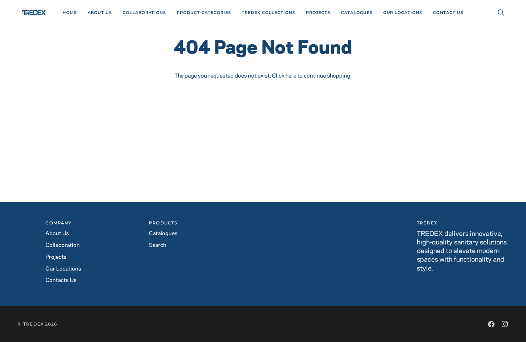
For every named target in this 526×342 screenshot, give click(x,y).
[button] (144, 12)
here (291, 76)
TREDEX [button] (427, 222)
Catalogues (163, 233)
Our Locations (63, 269)
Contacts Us (61, 280)
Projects (56, 257)
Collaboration (62, 245)
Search (157, 245)
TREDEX (33, 324)
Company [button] (58, 222)
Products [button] (163, 222)
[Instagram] (505, 324)
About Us (57, 233)
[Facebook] (491, 324)
